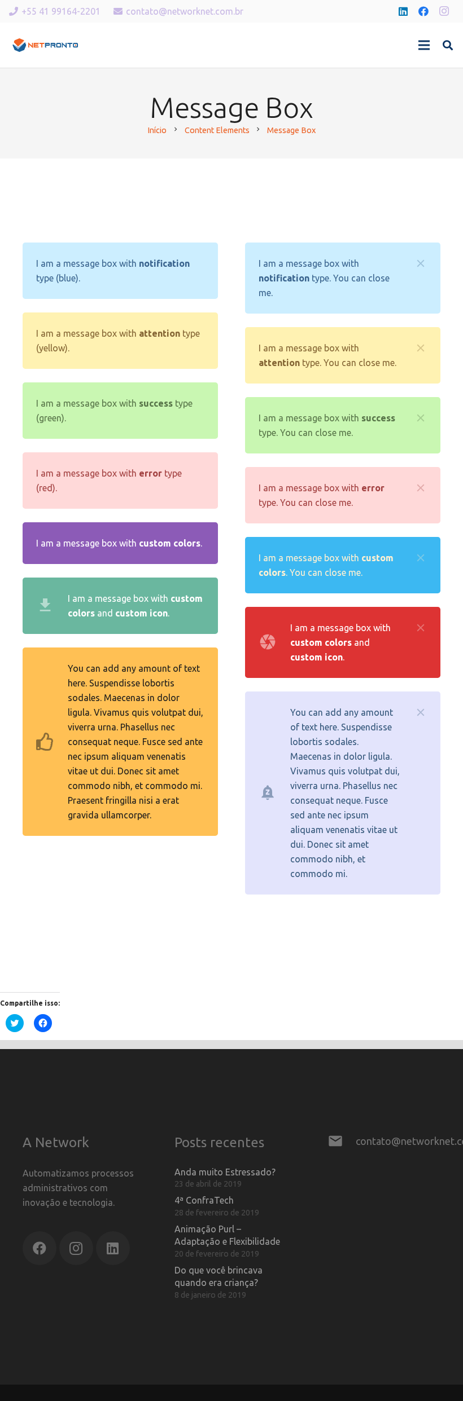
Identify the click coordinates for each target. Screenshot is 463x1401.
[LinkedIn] (403, 11)
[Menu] (424, 45)
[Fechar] (420, 263)
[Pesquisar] (447, 45)
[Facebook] (423, 11)
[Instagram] (444, 11)
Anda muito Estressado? (225, 1172)
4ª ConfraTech (204, 1200)
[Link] (45, 45)
